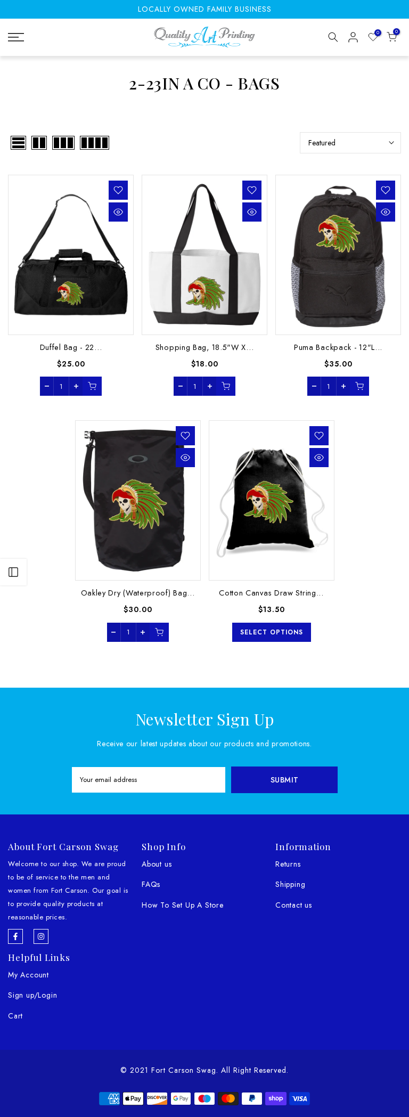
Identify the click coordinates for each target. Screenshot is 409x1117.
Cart (15, 1015)
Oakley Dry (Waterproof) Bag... (138, 592)
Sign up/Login (32, 995)
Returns (288, 864)
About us (156, 864)
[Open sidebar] (13, 572)
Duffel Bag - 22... (71, 347)
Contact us (293, 905)
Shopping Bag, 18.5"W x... (205, 347)
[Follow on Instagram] (41, 936)
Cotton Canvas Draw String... (271, 592)
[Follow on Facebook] (15, 936)
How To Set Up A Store (183, 905)
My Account (28, 974)
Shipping (290, 884)
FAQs (151, 884)
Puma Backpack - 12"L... (338, 347)
